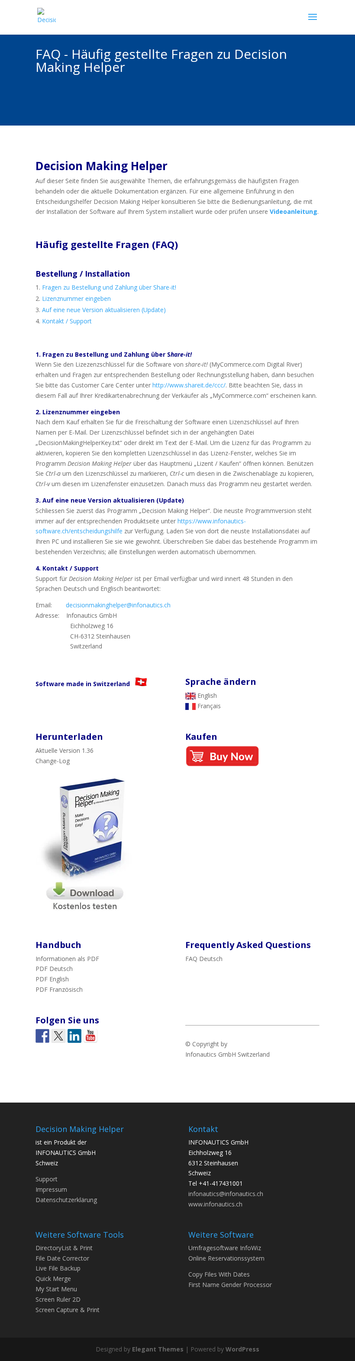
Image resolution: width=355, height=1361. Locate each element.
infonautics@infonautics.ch (225, 1194)
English (206, 695)
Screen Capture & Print (68, 1310)
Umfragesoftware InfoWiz (224, 1248)
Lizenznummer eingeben (76, 298)
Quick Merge (53, 1278)
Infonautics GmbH (210, 1054)
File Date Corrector (62, 1258)
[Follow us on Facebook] (42, 1036)
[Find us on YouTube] (90, 1036)
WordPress (242, 1349)
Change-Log (53, 761)
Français (208, 706)
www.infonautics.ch (215, 1204)
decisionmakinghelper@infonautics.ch (118, 605)
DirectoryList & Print (64, 1248)
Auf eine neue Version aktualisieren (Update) (104, 310)
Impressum (51, 1189)
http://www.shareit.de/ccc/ (189, 385)
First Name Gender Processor (230, 1284)
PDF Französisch (59, 989)
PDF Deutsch (54, 968)
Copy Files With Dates (219, 1274)
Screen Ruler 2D (58, 1299)
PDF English (52, 979)
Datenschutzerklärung (66, 1200)
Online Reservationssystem (226, 1258)
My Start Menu (56, 1289)
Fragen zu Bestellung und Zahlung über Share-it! (109, 287)
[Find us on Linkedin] (74, 1036)
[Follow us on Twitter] (58, 1036)
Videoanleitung (293, 211)
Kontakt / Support (67, 321)
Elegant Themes (158, 1349)
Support (47, 1179)
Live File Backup (58, 1268)
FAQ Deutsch (204, 959)
